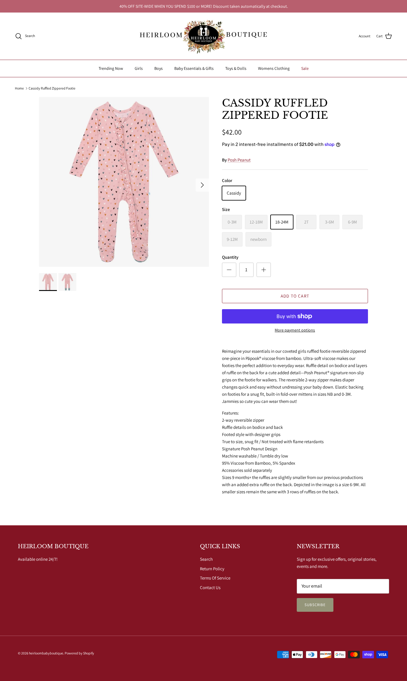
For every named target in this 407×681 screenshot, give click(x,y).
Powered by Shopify (79, 653)
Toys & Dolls (235, 68)
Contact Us (210, 587)
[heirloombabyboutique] (203, 36)
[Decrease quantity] (229, 270)
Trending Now (111, 68)
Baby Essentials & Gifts (194, 68)
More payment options (295, 330)
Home (19, 88)
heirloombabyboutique (46, 653)
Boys (158, 68)
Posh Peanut (239, 160)
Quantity (230, 257)
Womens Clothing (274, 68)
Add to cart (295, 296)
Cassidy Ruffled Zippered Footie (52, 88)
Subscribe (315, 604)
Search (206, 559)
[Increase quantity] (264, 270)
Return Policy (212, 568)
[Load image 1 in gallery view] (124, 182)
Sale (305, 68)
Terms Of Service (215, 578)
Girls (139, 68)
